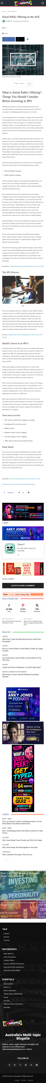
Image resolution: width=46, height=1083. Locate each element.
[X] (18, 554)
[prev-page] (3, 681)
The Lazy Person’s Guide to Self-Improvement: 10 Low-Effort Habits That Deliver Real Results (22, 822)
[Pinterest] (20, 1065)
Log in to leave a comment (23, 585)
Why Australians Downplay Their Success (17, 854)
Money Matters (12, 11)
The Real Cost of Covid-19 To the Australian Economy (18, 484)
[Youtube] (36, 1065)
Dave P (10, 21)
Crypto (5, 636)
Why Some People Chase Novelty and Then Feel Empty (22, 840)
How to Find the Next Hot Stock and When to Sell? (12, 622)
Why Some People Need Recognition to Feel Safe (20, 847)
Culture (5, 837)
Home (4, 11)
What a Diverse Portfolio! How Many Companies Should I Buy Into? (33, 623)
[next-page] (7, 681)
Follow (23, 604)
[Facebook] (9, 1065)
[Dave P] (4, 21)
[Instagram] (15, 1065)
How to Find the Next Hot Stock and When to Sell (25, 479)
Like (9, 604)
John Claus (4, 898)
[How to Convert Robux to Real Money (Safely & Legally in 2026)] (18, 909)
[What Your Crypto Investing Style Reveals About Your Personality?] (23, 885)
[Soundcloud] (26, 1065)
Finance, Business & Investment (14, 672)
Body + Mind (7, 818)
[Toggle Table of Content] (28, 84)
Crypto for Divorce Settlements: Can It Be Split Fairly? (21, 667)
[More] (27, 39)
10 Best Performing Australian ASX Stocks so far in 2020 (27, 266)
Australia (6, 852)
